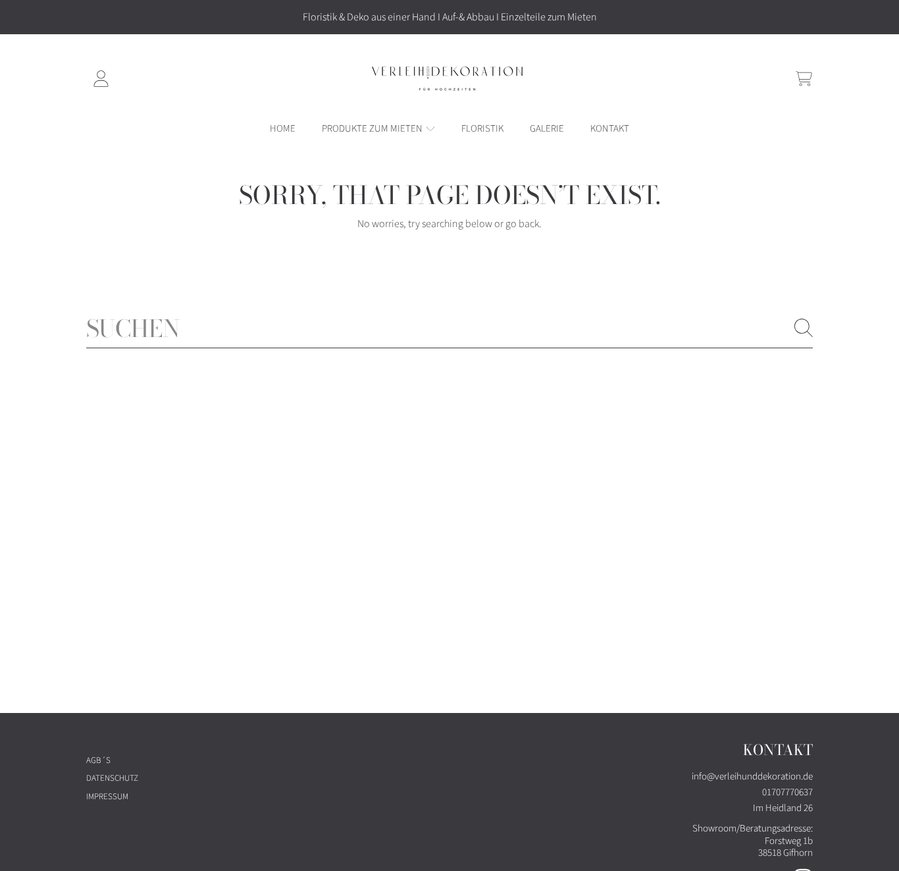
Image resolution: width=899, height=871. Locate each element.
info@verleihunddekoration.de (752, 776)
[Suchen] (803, 327)
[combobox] (449, 327)
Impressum (107, 797)
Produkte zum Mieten (373, 129)
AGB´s (98, 760)
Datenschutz (112, 778)
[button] (803, 78)
